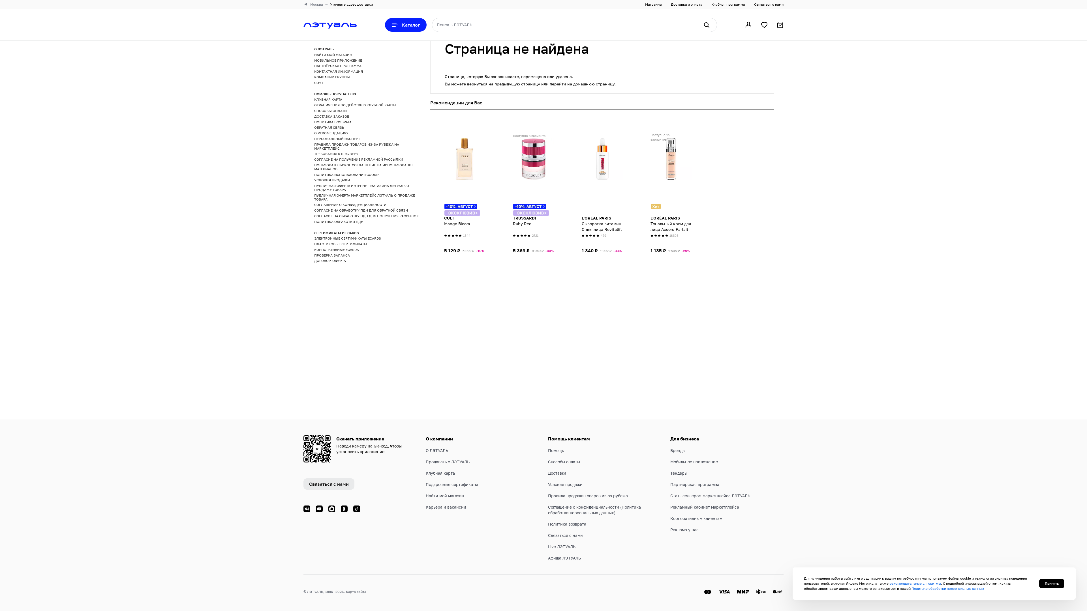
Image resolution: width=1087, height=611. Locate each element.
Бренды (677, 450)
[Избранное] (764, 24)
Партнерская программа (694, 484)
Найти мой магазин (445, 495)
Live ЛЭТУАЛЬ (561, 546)
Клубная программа (728, 4)
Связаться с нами (769, 4)
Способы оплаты (564, 461)
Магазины (653, 4)
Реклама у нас (684, 529)
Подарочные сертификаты (452, 484)
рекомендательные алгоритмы (915, 583)
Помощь (556, 450)
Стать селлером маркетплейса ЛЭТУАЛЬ (710, 495)
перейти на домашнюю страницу (582, 83)
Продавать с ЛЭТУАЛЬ (448, 461)
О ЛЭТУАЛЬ (437, 450)
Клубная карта (440, 473)
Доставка (557, 473)
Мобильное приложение (694, 461)
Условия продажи (565, 484)
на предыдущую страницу (514, 83)
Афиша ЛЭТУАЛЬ (564, 558)
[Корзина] (780, 24)
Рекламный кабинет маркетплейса (704, 507)
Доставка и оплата (686, 4)
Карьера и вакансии (446, 507)
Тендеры (678, 473)
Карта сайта (356, 592)
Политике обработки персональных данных (947, 588)
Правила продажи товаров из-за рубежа (588, 495)
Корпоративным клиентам (696, 518)
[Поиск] (706, 25)
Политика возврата (567, 524)
